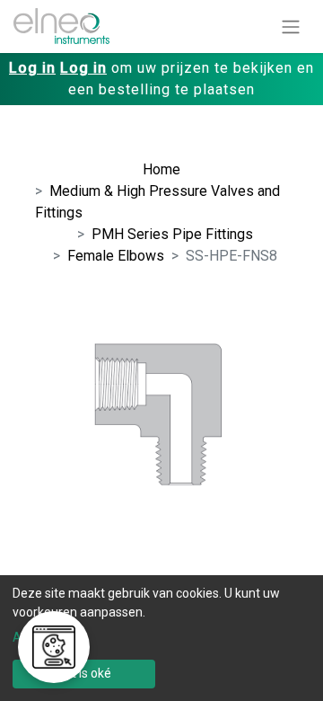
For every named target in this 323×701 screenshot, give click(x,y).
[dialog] (161, 638)
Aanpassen (45, 637)
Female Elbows (115, 255)
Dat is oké (84, 673)
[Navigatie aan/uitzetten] (291, 26)
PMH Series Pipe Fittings (172, 234)
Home (161, 169)
